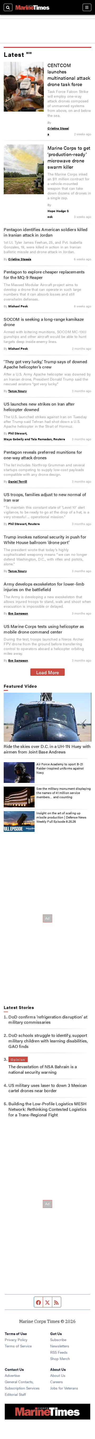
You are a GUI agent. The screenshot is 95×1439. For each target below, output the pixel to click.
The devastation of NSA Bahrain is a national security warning (42, 1069)
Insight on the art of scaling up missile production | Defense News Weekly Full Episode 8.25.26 (61, 817)
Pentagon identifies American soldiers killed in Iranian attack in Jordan (45, 232)
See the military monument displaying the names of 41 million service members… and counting (63, 792)
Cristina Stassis (19, 259)
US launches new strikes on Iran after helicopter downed (39, 406)
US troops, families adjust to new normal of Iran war (45, 497)
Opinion (18, 1059)
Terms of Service (18, 1345)
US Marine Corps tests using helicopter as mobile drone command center (44, 629)
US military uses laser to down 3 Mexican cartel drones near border (47, 1088)
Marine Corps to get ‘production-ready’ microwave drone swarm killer (69, 157)
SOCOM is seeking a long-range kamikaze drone (44, 322)
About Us (57, 1375)
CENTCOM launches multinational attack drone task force (69, 74)
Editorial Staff (15, 1394)
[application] (47, 717)
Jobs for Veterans (64, 1388)
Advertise (12, 1375)
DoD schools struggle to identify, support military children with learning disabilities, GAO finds (48, 1040)
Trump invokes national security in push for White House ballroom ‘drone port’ (45, 539)
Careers (56, 1381)
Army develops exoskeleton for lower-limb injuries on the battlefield (44, 586)
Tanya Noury (17, 390)
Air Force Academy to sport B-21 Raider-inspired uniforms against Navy (60, 768)
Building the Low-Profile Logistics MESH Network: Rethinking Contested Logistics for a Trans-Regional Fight (47, 1109)
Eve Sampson (18, 613)
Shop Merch (60, 1358)
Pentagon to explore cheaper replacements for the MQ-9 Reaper (44, 274)
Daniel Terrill (17, 481)
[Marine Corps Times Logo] (32, 7)
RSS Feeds (59, 1352)
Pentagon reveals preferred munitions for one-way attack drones (43, 455)
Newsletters (59, 1345)
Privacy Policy (16, 1339)
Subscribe (58, 1339)
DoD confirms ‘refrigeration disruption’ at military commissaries (47, 1019)
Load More (47, 672)
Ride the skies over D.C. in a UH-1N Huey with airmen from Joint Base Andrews (47, 749)
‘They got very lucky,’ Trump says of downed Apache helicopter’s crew (45, 364)
